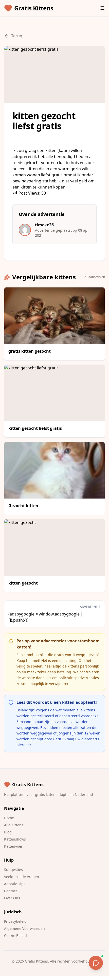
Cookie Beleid (15, 935)
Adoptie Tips (14, 883)
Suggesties (13, 869)
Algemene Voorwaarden (24, 928)
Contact (10, 890)
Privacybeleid (15, 921)
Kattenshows (15, 839)
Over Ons (12, 898)
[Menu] (102, 8)
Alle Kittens (13, 825)
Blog (8, 832)
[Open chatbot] (96, 963)
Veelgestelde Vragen (21, 876)
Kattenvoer (13, 846)
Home (9, 817)
